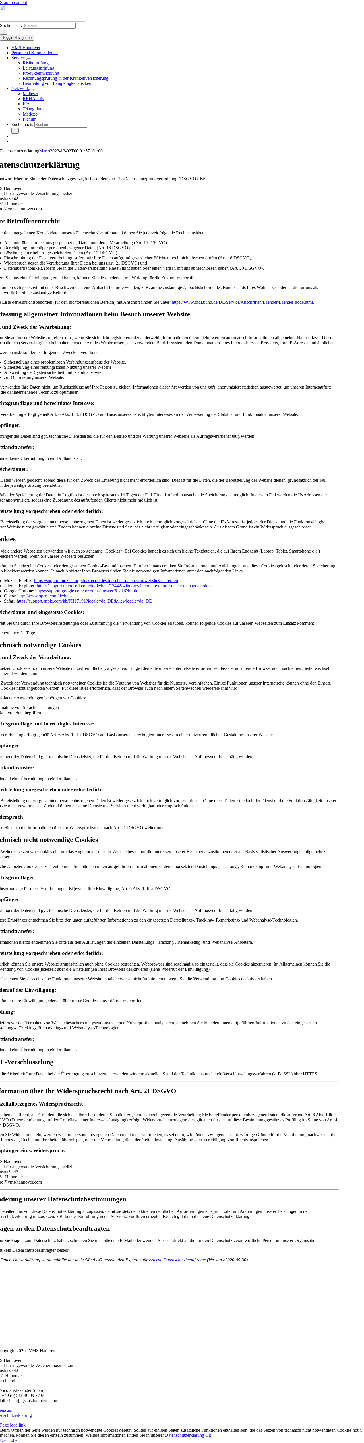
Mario (44, 150)
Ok (208, 1435)
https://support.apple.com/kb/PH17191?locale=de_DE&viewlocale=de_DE (84, 601)
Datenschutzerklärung (184, 1435)
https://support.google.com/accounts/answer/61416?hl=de (86, 590)
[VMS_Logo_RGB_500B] (42, 20)
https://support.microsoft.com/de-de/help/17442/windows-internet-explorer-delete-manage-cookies (124, 585)
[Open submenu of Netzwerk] (31, 90)
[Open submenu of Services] (28, 59)
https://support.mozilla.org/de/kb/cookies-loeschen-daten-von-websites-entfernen (106, 580)
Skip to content (13, 2)
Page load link (13, 1425)
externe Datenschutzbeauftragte (177, 1259)
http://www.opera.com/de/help (44, 595)
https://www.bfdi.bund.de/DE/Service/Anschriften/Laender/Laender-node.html (242, 302)
